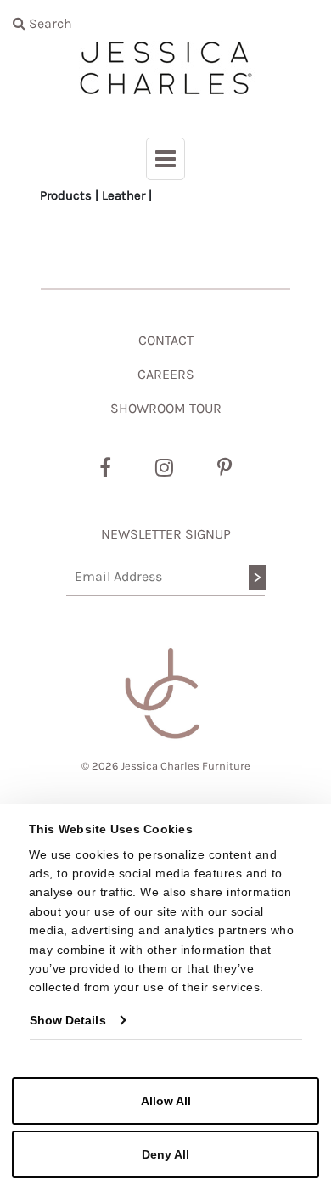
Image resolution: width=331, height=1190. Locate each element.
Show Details (68, 1020)
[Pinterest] (224, 468)
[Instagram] (164, 468)
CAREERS (165, 374)
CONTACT (166, 340)
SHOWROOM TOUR (166, 408)
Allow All (166, 1101)
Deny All (165, 1154)
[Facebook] (105, 468)
